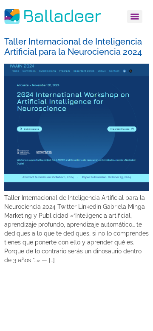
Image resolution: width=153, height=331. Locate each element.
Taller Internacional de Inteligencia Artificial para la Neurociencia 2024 (73, 46)
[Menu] (134, 16)
